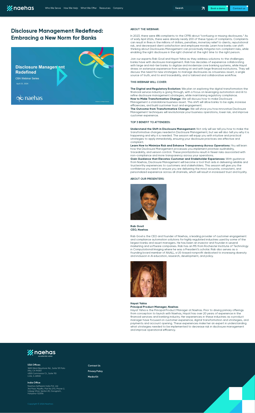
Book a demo (218, 8)
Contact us (239, 8)
